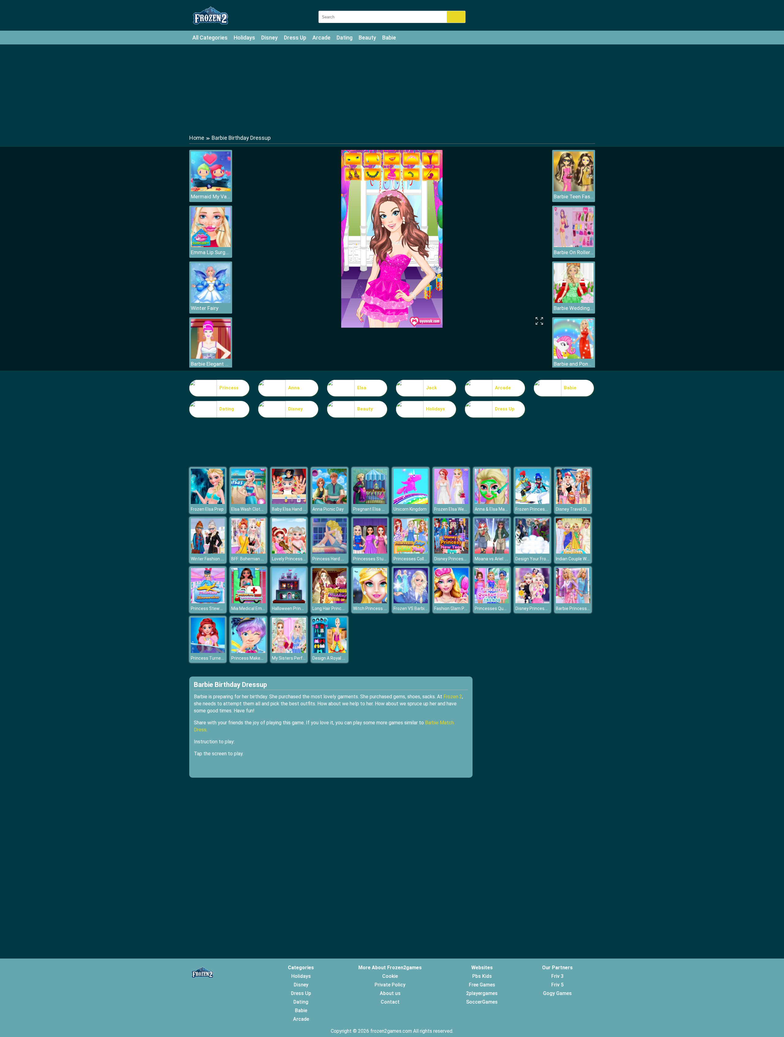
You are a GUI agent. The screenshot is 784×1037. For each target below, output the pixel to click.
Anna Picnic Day (328, 509)
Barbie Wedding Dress (574, 308)
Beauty (367, 37)
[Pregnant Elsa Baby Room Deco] (370, 502)
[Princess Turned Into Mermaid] (208, 651)
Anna (294, 388)
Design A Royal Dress (333, 658)
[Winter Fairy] (211, 301)
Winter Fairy (204, 308)
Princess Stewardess (212, 608)
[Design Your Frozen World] (532, 552)
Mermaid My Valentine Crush (211, 196)
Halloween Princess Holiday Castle (305, 608)
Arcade (321, 37)
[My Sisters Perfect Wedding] (289, 651)
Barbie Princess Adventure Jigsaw (589, 608)
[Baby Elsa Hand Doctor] (289, 502)
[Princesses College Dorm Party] (411, 552)
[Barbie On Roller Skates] (574, 245)
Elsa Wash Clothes (249, 509)
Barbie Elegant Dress (211, 364)
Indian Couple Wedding (578, 558)
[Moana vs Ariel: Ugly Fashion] (492, 552)
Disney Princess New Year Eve (463, 558)
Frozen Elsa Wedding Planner (462, 509)
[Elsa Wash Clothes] (248, 502)
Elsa (361, 388)
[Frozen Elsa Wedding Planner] (451, 502)
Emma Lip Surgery (211, 252)
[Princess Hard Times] (329, 552)
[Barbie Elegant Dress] (211, 357)
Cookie (390, 976)
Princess (229, 388)
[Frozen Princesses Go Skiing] (532, 502)
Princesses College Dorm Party (424, 558)
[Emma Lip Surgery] (211, 245)
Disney (269, 37)
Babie (389, 37)
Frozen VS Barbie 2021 (416, 608)
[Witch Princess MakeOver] (370, 601)
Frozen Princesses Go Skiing (543, 509)
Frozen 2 (452, 697)
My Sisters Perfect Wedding (299, 658)
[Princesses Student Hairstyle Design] (370, 552)
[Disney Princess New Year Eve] (451, 552)
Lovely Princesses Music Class (302, 558)
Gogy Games (557, 993)
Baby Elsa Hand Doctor (294, 509)
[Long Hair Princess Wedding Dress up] (329, 601)
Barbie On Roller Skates (574, 252)
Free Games (482, 985)
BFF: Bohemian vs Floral (254, 558)
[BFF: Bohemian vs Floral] (248, 552)
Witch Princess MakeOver (378, 608)
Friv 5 (557, 985)
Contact (390, 1002)
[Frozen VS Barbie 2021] (411, 601)
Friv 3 (557, 976)
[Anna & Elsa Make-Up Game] (492, 502)
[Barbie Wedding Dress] (574, 301)
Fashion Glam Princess (456, 608)
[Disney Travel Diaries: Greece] (573, 502)
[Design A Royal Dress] (329, 651)
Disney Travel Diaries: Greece (584, 509)
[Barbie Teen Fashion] (574, 190)
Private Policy (390, 985)
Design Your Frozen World (540, 558)
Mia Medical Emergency (254, 608)
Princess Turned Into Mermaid (220, 658)
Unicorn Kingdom (410, 509)
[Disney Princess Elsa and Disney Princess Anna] (532, 601)
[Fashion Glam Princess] (451, 601)
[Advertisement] (392, 89)
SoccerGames (482, 1002)
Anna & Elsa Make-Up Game (502, 509)
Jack (431, 388)
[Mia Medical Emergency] (248, 601)
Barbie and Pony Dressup (574, 364)
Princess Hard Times (333, 558)
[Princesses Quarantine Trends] (492, 601)
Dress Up (295, 37)
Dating (344, 37)
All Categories (210, 37)
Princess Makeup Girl (251, 658)
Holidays (244, 37)
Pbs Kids (482, 976)
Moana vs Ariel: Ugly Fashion (502, 558)
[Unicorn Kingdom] (411, 502)
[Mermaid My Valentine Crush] (211, 190)
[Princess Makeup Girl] (248, 651)
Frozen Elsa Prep (207, 509)
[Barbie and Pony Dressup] (574, 357)
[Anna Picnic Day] (329, 502)
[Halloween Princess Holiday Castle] (289, 601)
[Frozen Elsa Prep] (208, 502)
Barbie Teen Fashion (574, 196)
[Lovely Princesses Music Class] (289, 552)
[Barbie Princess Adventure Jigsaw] (573, 601)
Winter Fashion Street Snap (218, 558)
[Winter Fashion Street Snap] (208, 552)
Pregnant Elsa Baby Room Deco (384, 509)
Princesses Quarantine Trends (505, 608)
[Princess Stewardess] (208, 601)
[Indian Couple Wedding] (573, 552)
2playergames (482, 993)
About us (390, 993)
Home (196, 138)
